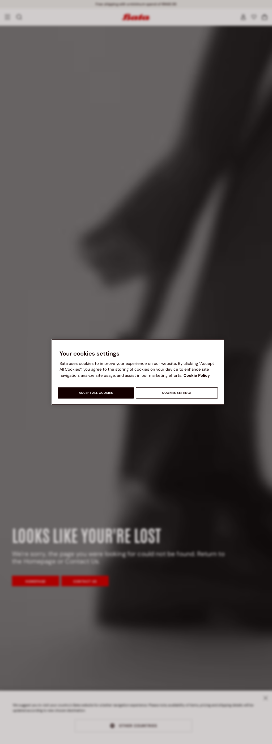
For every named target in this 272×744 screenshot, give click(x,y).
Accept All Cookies (96, 393)
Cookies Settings (177, 393)
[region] (138, 372)
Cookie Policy (197, 375)
